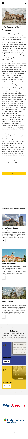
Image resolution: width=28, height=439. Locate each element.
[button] (3, 2)
